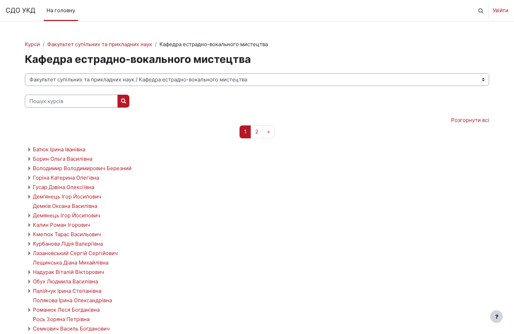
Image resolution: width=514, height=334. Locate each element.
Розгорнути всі (470, 120)
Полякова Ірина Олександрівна (72, 300)
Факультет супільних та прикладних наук (99, 44)
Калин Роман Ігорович (61, 225)
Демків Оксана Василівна (65, 206)
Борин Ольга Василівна (62, 158)
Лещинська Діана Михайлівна (70, 262)
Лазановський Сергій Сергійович (75, 253)
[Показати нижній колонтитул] (496, 316)
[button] (481, 10)
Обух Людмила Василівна (65, 281)
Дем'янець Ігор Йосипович (67, 196)
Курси (32, 44)
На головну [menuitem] (61, 10)
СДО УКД (20, 10)
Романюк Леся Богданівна (66, 309)
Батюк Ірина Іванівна (59, 149)
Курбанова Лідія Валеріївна (68, 243)
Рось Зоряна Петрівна (61, 319)
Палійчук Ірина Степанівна (67, 291)
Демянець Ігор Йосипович (66, 215)
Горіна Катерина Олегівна (66, 177)
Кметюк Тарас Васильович (67, 234)
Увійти (500, 10)
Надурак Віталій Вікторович (68, 272)
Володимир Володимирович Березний (82, 168)
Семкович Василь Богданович (71, 328)
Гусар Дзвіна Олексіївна (63, 187)
